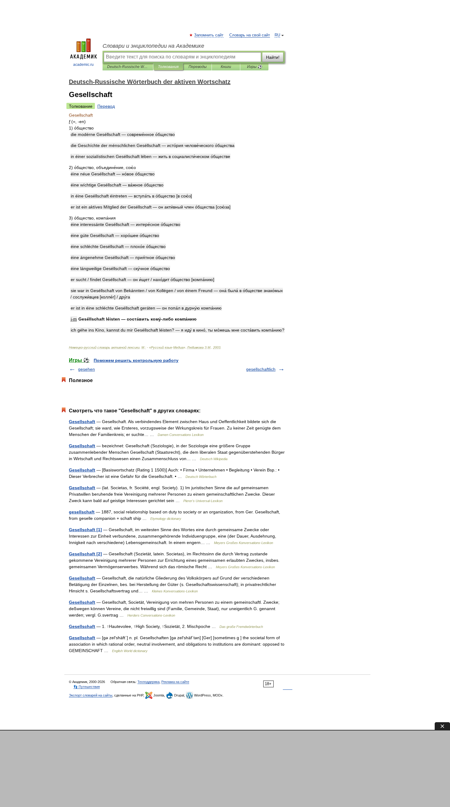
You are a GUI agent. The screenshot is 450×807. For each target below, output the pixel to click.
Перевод (106, 106)
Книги (226, 67)
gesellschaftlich (261, 369)
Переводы (198, 67)
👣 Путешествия (86, 687)
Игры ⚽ (254, 67)
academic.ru (83, 64)
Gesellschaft (82, 421)
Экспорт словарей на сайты (90, 695)
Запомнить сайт (209, 35)
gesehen (86, 369)
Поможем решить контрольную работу (136, 360)
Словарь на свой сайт (249, 35)
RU (277, 35)
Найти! (272, 57)
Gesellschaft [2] (85, 553)
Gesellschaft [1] (85, 529)
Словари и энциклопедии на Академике (153, 46)
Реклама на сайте (175, 682)
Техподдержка (148, 682)
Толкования (168, 67)
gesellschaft (82, 511)
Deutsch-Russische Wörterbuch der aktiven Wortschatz (127, 67)
